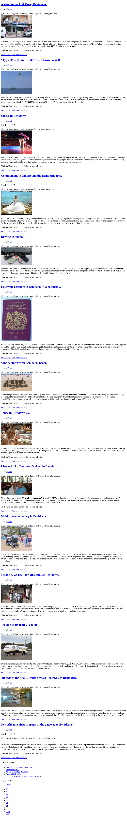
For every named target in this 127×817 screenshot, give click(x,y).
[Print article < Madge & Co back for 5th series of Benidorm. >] (9, 580)
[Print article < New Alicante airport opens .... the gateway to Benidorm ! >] (9, 730)
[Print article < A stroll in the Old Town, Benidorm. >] (9, 9)
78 (7, 796)
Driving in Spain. (12, 236)
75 (7, 789)
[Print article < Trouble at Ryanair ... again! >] (9, 630)
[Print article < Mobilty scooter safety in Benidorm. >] (9, 522)
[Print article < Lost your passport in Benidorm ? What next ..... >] (9, 292)
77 (7, 794)
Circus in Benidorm (13, 115)
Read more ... (6, 55)
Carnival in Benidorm (14, 774)
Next (8, 812)
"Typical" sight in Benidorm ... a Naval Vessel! (30, 60)
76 (7, 791)
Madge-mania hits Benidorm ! (17, 772)
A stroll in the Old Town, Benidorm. (24, 4)
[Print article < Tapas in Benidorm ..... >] (9, 418)
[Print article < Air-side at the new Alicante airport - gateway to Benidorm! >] (9, 683)
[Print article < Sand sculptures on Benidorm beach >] (9, 368)
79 (7, 798)
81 (7, 803)
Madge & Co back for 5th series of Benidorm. (30, 574)
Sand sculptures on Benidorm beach (24, 362)
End (7, 814)
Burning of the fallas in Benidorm (19, 767)
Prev (8, 787)
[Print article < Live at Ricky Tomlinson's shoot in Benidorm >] (9, 472)
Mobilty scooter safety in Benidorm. (24, 516)
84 (7, 809)
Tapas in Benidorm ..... (15, 412)
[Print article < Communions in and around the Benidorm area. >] (9, 181)
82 (7, 805)
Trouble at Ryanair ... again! (19, 624)
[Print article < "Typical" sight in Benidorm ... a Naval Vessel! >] (9, 65)
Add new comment (19, 55)
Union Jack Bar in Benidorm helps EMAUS (23, 776)
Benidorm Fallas (12, 770)
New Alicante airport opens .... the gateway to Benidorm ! (37, 724)
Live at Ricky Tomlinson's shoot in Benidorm (29, 466)
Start (8, 785)
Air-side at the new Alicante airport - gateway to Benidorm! (39, 677)
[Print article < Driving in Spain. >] (9, 242)
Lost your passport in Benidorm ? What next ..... (31, 286)
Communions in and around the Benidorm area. (31, 175)
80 (7, 800)
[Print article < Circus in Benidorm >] (9, 121)
